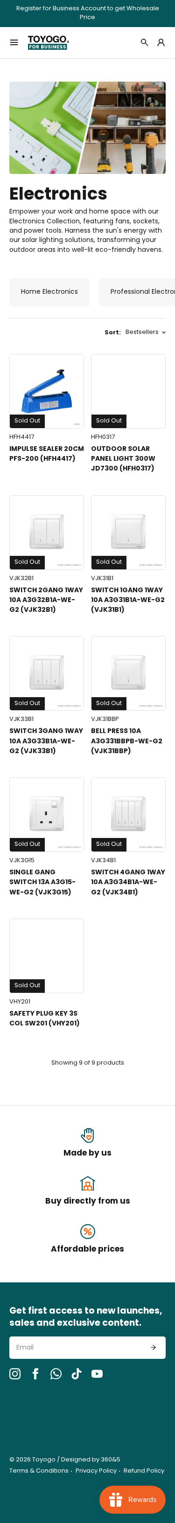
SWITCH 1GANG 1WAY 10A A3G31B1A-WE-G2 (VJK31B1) (128, 600)
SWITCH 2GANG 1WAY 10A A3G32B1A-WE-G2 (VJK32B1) (46, 600)
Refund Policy (144, 1471)
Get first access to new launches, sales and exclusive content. (85, 1317)
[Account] (161, 42)
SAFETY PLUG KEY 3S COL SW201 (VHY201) (44, 1018)
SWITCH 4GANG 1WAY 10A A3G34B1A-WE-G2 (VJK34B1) (128, 882)
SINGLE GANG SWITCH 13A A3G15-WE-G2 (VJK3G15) (42, 882)
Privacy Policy (96, 1471)
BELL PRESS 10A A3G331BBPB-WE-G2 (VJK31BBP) (126, 741)
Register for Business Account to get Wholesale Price (87, 13)
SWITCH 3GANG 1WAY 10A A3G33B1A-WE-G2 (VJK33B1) (46, 741)
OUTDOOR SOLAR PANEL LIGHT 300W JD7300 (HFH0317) (123, 459)
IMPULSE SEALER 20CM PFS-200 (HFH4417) (46, 453)
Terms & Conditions (39, 1471)
